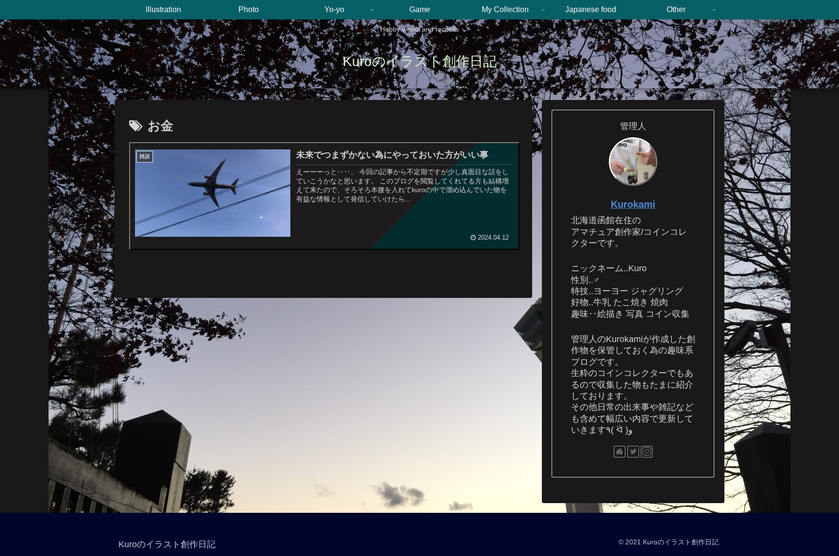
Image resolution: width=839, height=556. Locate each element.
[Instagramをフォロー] (647, 452)
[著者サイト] (619, 452)
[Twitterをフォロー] (633, 452)
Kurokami (633, 204)
